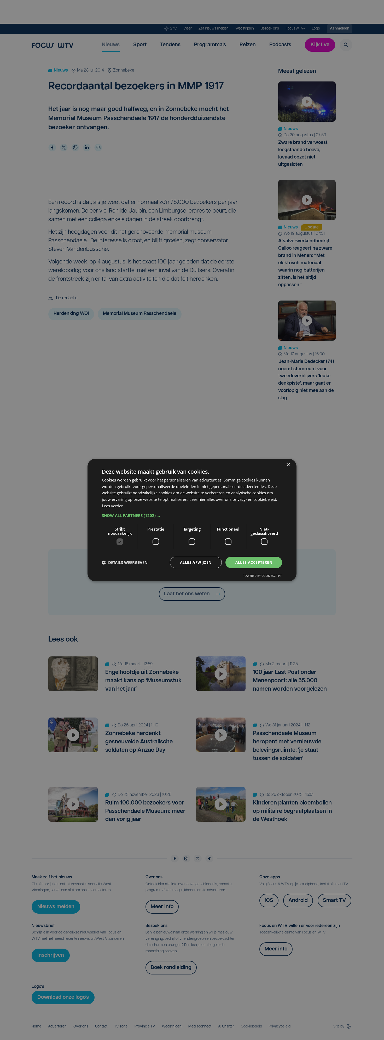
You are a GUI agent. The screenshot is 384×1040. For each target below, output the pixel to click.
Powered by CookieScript (262, 576)
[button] (192, 515)
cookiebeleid (264, 499)
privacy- (239, 499)
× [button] (288, 465)
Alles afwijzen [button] (196, 562)
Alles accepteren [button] (253, 562)
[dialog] (192, 520)
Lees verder (112, 505)
